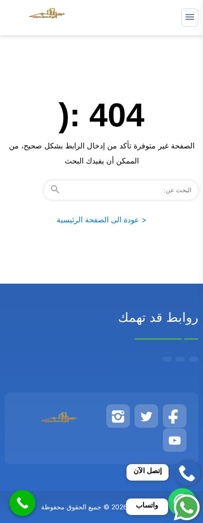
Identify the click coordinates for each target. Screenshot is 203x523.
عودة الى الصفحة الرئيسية (102, 219)
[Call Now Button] (22, 503)
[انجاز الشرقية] (48, 17)
